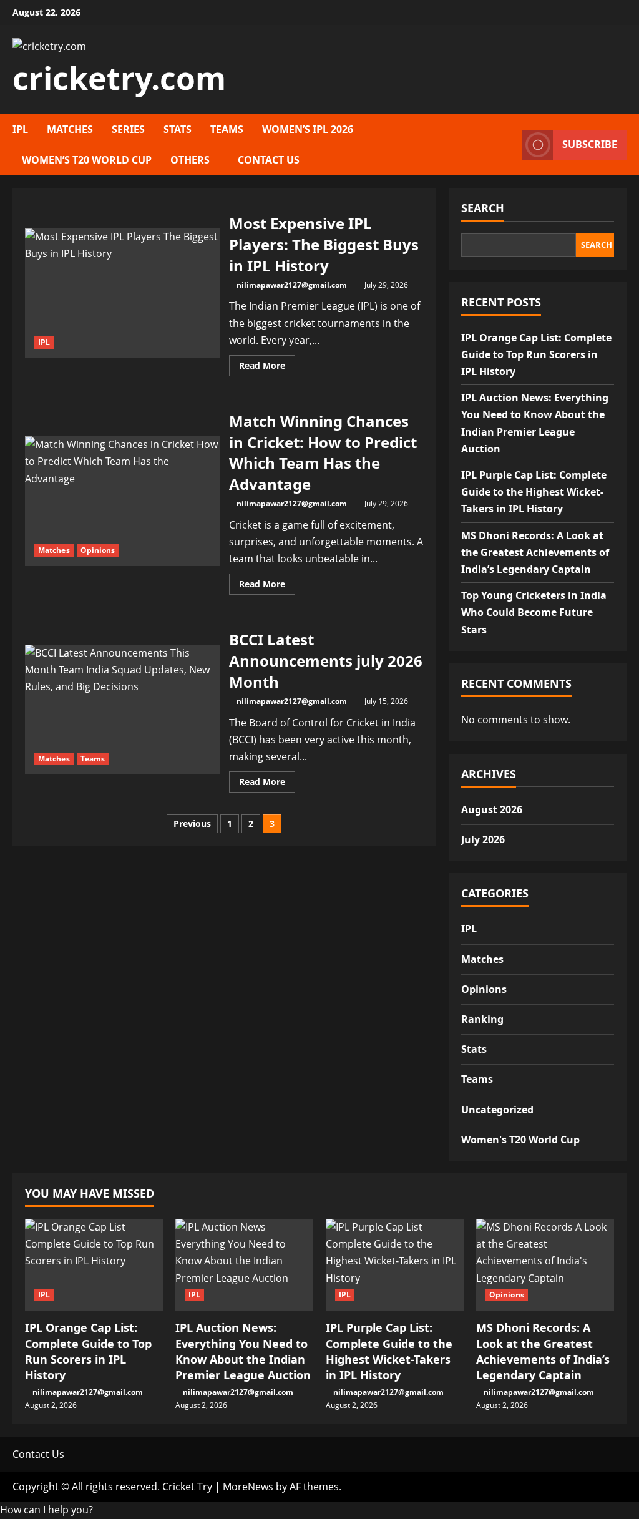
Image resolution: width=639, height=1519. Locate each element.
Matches (70, 129)
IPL (20, 129)
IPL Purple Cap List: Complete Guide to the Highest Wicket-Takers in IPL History (534, 491)
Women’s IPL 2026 (307, 129)
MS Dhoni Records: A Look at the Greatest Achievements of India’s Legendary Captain (535, 552)
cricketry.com (119, 78)
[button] (46, 1510)
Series (128, 129)
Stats (177, 129)
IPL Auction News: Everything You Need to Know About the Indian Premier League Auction (243, 1351)
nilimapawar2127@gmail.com (292, 285)
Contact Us (269, 160)
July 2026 (483, 839)
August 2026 (491, 809)
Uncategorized (497, 1109)
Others (190, 160)
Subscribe (589, 145)
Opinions (97, 550)
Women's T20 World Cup (520, 1139)
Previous (192, 823)
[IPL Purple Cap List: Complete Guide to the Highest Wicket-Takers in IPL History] (395, 1265)
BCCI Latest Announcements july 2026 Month (122, 709)
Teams (226, 129)
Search (482, 207)
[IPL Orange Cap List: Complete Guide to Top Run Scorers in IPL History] (94, 1265)
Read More (267, 367)
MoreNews (248, 1486)
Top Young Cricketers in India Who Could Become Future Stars (534, 612)
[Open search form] (509, 145)
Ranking (482, 1019)
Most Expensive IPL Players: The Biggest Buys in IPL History (122, 293)
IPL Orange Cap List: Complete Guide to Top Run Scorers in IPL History (536, 354)
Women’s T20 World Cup (87, 160)
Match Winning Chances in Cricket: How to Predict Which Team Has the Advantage (122, 501)
